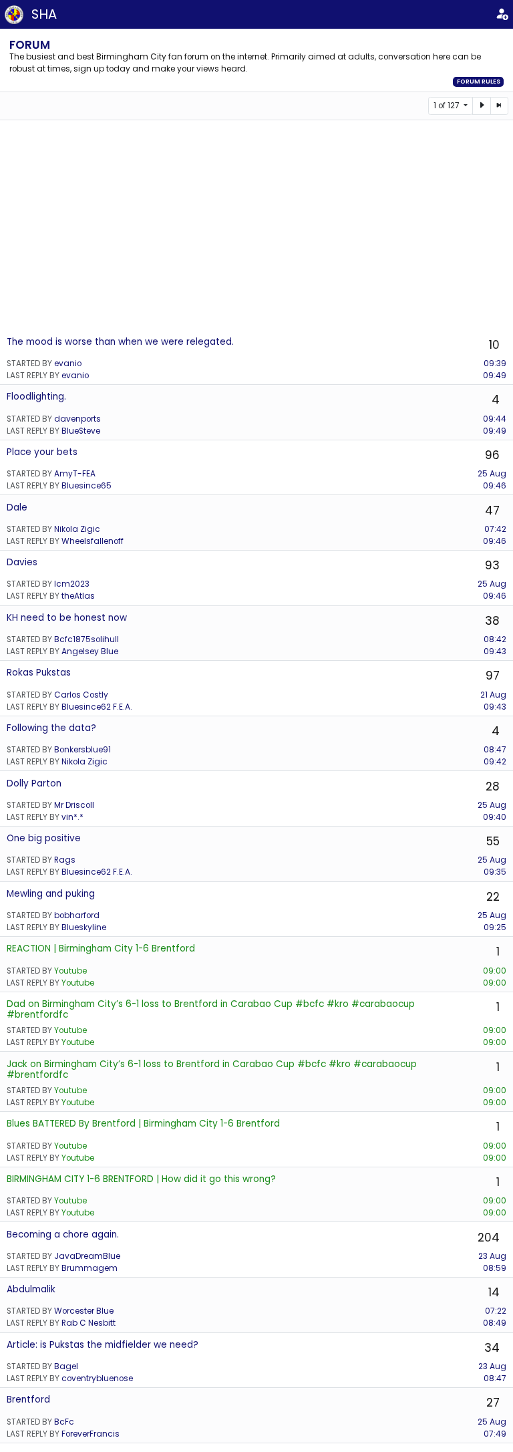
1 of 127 (448, 105)
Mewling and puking (51, 893)
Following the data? (51, 728)
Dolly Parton (34, 783)
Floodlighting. (36, 396)
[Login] (501, 14)
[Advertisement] (256, 227)
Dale (17, 507)
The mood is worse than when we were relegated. (120, 341)
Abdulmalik (31, 1289)
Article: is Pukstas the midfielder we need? (102, 1344)
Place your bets (42, 452)
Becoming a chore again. (63, 1234)
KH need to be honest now (67, 617)
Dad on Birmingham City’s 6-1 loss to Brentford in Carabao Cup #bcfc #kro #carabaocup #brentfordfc (211, 1009)
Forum (29, 45)
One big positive (44, 838)
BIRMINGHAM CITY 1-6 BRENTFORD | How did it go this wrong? (141, 1179)
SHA (44, 14)
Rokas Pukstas (39, 672)
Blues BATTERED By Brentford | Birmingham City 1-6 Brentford (143, 1123)
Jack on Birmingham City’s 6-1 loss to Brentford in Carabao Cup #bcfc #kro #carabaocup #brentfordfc (212, 1069)
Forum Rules (478, 82)
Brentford (28, 1399)
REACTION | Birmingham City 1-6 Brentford (101, 948)
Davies (22, 562)
